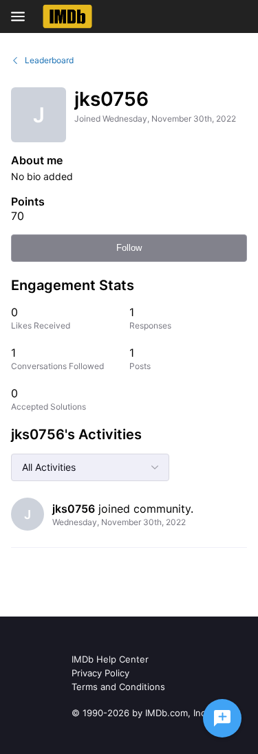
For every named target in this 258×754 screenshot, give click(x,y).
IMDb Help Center (110, 659)
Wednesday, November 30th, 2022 (119, 522)
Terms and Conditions (118, 686)
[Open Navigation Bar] (22, 16)
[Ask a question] (222, 718)
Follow (129, 248)
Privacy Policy (100, 672)
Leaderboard (49, 60)
